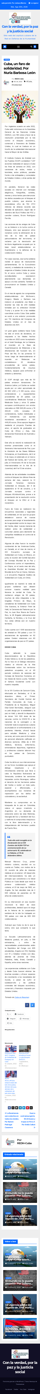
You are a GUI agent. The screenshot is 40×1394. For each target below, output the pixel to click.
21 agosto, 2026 (14, 1263)
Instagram (31, 1389)
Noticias (9, 1326)
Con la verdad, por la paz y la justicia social (20, 1367)
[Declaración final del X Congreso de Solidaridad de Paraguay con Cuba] (11, 1048)
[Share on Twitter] (32, 1007)
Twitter (16, 1389)
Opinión (6, 59)
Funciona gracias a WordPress (13, 1381)
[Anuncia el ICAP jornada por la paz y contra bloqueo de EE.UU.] (25, 1048)
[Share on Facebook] (27, 1007)
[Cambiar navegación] (18, 46)
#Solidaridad (17, 85)
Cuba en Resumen (22, 997)
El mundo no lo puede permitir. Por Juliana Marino (19, 1195)
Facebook (8, 1389)
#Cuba (29, 81)
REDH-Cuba (19, 79)
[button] (31, 47)
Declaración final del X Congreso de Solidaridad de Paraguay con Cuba (10, 1057)
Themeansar (20, 1384)
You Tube (23, 1389)
